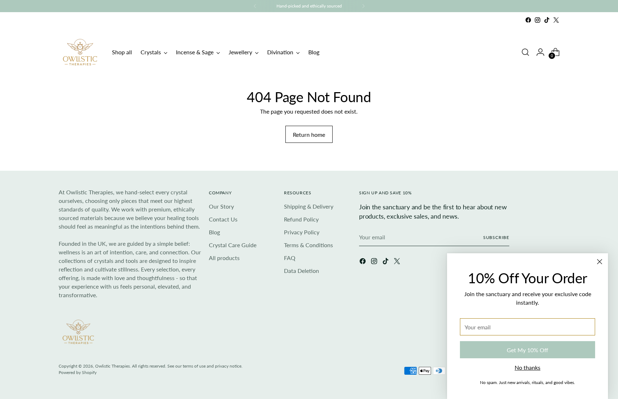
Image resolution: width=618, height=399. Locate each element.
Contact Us (223, 219)
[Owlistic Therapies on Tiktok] (547, 20)
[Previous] (255, 6)
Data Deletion (301, 270)
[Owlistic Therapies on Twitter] (556, 20)
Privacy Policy (301, 232)
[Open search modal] (525, 52)
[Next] (363, 6)
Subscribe (496, 237)
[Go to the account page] (540, 52)
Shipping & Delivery (308, 206)
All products (224, 257)
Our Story (221, 206)
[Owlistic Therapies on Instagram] (537, 20)
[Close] (599, 261)
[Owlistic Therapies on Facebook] (528, 20)
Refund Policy (301, 219)
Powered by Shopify (78, 372)
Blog (214, 232)
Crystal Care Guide (232, 244)
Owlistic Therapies (112, 366)
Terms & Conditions (308, 244)
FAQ (289, 257)
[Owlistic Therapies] (80, 52)
